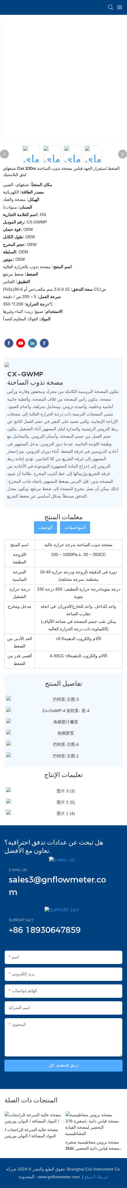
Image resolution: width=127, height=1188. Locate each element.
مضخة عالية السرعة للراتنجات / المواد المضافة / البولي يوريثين (31, 1132)
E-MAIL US (18, 870)
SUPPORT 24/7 (21, 920)
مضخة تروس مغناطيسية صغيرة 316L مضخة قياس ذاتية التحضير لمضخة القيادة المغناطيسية (92, 1145)
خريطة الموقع (96, 1176)
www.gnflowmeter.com (59, 1176)
